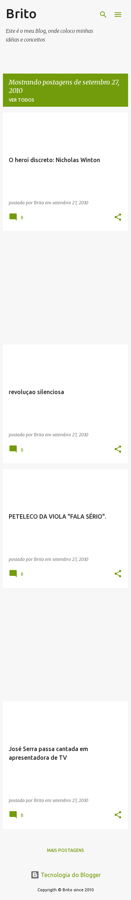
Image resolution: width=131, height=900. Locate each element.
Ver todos (21, 100)
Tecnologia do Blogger (70, 875)
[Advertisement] (65, 288)
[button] (118, 218)
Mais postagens (65, 850)
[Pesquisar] (103, 14)
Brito (21, 13)
